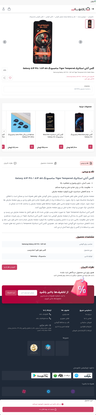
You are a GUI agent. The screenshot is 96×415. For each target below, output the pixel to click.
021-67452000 (42, 318)
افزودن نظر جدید (9, 267)
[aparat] (24, 391)
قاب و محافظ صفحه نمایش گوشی (65, 17)
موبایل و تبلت (82, 17)
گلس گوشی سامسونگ (36, 17)
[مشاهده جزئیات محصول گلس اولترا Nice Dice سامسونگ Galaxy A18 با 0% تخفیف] (79, 143)
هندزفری (65, 314)
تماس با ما (88, 318)
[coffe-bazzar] (61, 375)
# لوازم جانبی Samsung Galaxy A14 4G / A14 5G (80, 77)
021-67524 (43, 314)
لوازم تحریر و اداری (62, 326)
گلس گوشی (49, 17)
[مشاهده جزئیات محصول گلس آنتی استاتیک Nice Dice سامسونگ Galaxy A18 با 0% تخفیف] (50, 143)
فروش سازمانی (86, 322)
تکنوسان (90, 17)
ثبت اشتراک (11, 293)
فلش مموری (64, 318)
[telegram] (48, 391)
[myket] (82, 375)
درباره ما (88, 314)
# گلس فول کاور (89, 79)
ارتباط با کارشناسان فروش (82, 330)
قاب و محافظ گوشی (61, 322)
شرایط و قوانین (86, 326)
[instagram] (73, 391)
